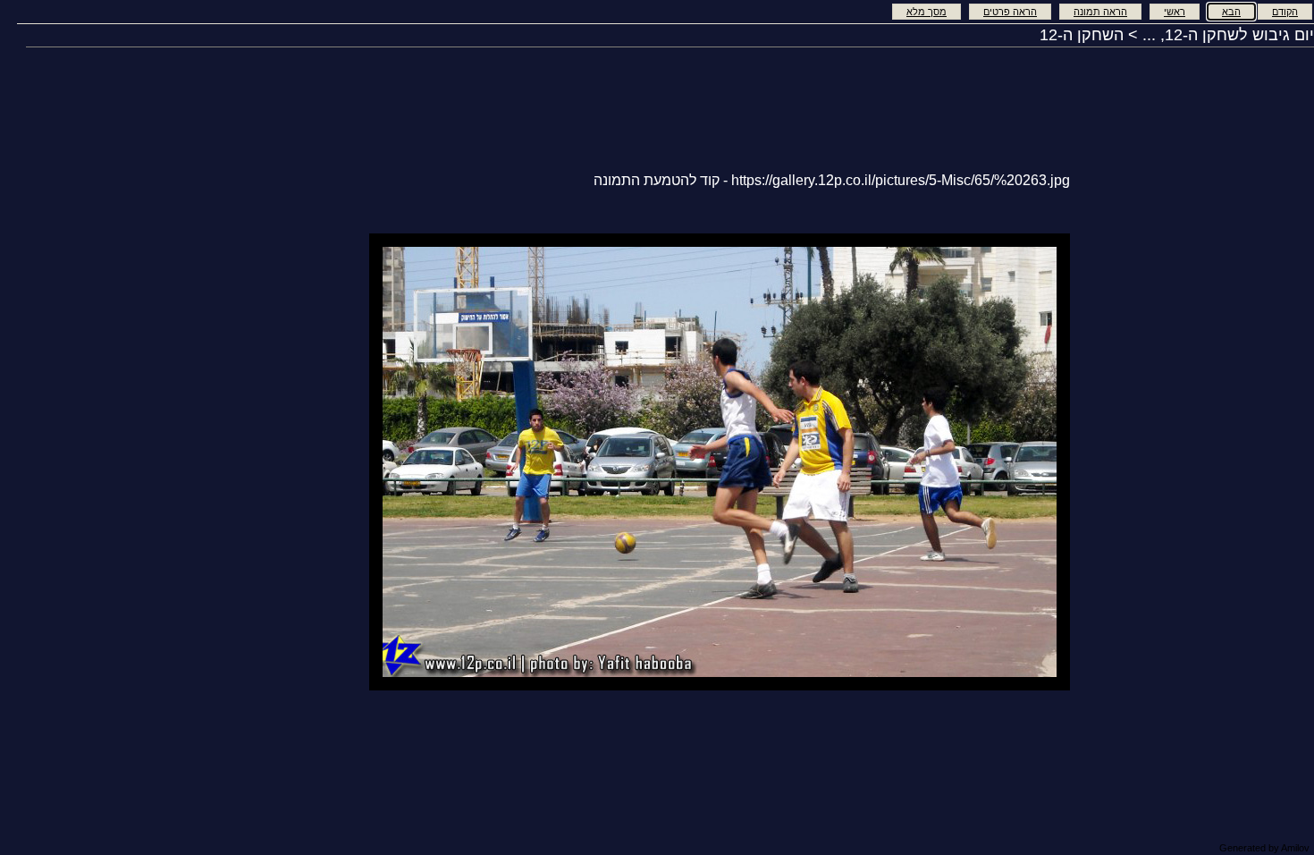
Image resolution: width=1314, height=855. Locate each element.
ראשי (1174, 11)
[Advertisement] (297, 460)
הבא (1231, 11)
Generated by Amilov (1264, 847)
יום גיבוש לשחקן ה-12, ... (1228, 35)
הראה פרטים (1010, 11)
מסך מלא (926, 11)
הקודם (1285, 11)
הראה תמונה (1100, 11)
